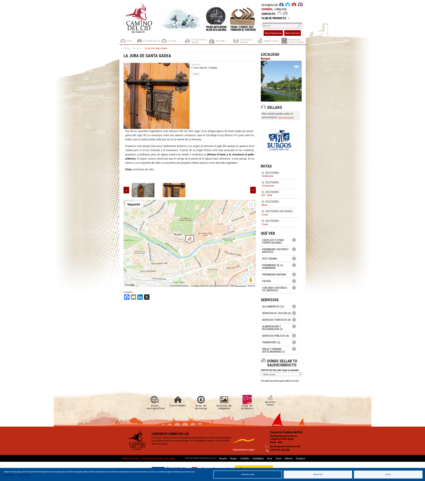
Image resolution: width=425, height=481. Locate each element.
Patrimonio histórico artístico (275, 250)
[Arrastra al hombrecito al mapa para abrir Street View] (251, 279)
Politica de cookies (130, 458)
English (281, 9)
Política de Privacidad (152, 458)
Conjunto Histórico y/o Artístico (274, 289)
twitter (287, 4)
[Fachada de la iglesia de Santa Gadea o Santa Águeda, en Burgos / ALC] (143, 190)
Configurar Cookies (247, 474)
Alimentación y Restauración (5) (272, 328)
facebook (281, 4)
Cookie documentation (23, 475)
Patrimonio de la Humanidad (272, 266)
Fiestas (266, 281)
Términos (251, 286)
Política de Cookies (9, 475)
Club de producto (247, 407)
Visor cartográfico (155, 407)
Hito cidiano (269, 258)
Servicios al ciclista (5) (276, 313)
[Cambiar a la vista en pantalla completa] (251, 204)
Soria (269, 458)
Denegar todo (318, 474)
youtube (294, 4)
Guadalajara (258, 458)
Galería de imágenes (224, 407)
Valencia (288, 458)
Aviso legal (169, 458)
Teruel (278, 458)
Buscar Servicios (292, 33)
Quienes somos (270, 403)
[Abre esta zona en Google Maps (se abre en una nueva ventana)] (129, 285)
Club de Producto (273, 18)
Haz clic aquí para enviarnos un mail (285, 446)
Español (267, 9)
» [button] (253, 190)
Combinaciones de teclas (179, 286)
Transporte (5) (271, 342)
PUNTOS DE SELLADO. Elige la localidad (280, 370)
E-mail (195, 73)
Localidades (178, 405)
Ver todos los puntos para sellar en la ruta (280, 380)
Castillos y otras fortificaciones (273, 241)
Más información (286, 117)
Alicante (223, 458)
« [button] (126, 190)
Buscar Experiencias (273, 33)
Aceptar (388, 474)
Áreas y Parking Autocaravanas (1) (273, 350)
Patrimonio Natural (274, 274)
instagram (300, 4)
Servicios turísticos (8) (276, 320)
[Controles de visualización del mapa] (251, 268)
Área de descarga (201, 407)
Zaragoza (300, 458)
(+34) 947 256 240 (280, 450)
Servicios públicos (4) (275, 336)
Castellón (244, 458)
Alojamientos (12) (273, 306)
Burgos (214, 67)
